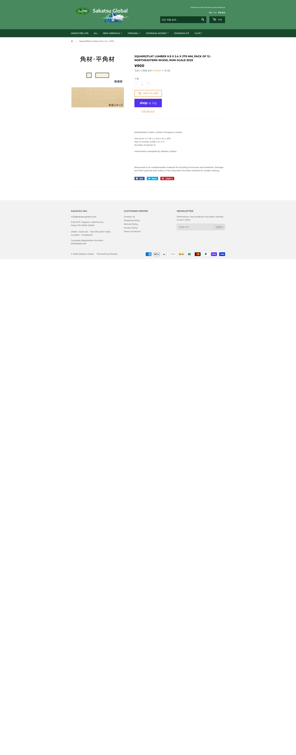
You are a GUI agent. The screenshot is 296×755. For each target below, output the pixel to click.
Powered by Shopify (107, 254)
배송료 (158, 70)
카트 (219, 19)
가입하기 (219, 227)
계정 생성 (221, 12)
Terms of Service (132, 231)
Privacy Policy (131, 227)
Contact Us (129, 216)
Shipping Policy (132, 220)
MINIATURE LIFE (79, 33)
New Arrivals (112, 33)
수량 (136, 78)
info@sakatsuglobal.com (83, 216)
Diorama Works (156, 33)
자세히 (197, 33)
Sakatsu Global (86, 254)
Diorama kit (181, 33)
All (96, 33)
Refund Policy (131, 224)
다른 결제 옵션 (148, 111)
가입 (210, 12)
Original (133, 33)
